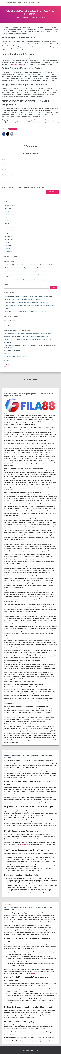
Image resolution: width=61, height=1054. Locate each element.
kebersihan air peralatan (11, 214)
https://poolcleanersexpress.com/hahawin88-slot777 (17, 330)
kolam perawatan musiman (12, 217)
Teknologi (7, 248)
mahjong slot (8, 221)
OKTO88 (7, 224)
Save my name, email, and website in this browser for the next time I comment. (24, 187)
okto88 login (7, 360)
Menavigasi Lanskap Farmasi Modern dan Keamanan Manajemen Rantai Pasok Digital (27, 271)
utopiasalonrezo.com (25, 844)
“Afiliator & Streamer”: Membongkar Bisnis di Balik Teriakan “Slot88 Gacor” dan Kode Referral (27, 339)
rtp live (6, 233)
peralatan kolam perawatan (12, 227)
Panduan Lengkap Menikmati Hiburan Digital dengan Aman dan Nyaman (23, 268)
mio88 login (7, 353)
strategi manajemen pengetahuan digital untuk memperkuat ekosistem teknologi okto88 (26, 336)
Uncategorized (13, 128)
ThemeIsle (36, 1050)
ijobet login (32, 973)
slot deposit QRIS (9, 236)
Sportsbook (8, 245)
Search (6, 284)
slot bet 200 (7, 364)
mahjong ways (8, 342)
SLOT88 (7, 242)
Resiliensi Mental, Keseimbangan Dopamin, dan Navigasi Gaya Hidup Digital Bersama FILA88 (28, 264)
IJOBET (7, 211)
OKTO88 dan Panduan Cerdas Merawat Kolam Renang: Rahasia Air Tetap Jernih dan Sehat (27, 333)
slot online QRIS (9, 239)
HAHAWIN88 (8, 208)
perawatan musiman (10, 230)
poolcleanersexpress (18, 64)
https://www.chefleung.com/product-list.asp (15, 356)
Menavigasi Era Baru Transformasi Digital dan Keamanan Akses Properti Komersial (26, 279)
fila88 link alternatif (33, 535)
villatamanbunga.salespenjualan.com (13, 350)
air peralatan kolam (10, 205)
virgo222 (6, 366)
